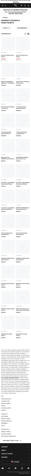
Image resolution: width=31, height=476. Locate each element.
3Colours (3, 179)
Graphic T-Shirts (5, 431)
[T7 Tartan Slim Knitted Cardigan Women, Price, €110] (23, 125)
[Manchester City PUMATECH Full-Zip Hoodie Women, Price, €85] (8, 150)
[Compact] (25, 33)
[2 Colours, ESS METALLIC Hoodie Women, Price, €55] (8, 327)
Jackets (3, 410)
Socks (3, 425)
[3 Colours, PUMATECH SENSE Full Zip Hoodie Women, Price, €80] (8, 251)
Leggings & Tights (6, 407)
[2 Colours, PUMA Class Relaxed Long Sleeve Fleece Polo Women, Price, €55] (23, 301)
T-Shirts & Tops (5, 401)
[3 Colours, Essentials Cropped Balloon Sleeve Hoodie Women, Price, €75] (8, 175)
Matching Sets (5, 429)
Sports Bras (4, 416)
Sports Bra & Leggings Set (8, 436)
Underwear (4, 423)
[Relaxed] (28, 33)
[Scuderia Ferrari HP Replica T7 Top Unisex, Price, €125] (8, 99)
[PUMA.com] (15, 5)
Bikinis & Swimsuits (6, 420)
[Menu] (2, 5)
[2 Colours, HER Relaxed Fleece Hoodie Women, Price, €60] (23, 276)
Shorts (3, 405)
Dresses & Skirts (5, 418)
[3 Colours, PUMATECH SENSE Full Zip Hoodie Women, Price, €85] (23, 251)
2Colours (3, 52)
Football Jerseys (6, 433)
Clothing (5, 17)
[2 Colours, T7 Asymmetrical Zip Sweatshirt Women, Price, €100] (23, 99)
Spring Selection (6, 398)
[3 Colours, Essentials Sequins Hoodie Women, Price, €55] (8, 276)
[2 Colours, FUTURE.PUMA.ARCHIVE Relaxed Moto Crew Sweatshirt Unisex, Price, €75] (23, 150)
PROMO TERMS (18, 13)
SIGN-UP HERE (16, 2)
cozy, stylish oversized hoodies (10, 377)
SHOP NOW (11, 13)
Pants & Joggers (5, 403)
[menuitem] (2, 468)
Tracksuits (4, 414)
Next (2, 396)
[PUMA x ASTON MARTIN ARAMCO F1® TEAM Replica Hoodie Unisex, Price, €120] (8, 74)
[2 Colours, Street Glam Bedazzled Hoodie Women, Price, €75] (8, 226)
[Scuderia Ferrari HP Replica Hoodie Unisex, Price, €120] (23, 74)
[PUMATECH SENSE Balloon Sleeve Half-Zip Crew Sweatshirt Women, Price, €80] (23, 200)
